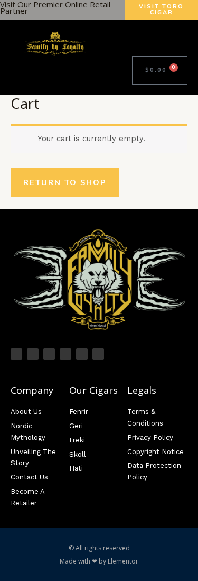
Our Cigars (93, 390)
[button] (152, 43)
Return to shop (65, 182)
